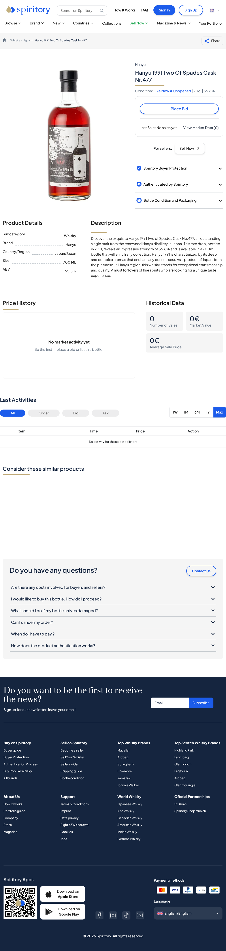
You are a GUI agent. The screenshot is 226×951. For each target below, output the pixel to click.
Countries (81, 23)
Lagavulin (181, 771)
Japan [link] (27, 40)
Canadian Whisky (129, 818)
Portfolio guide (14, 811)
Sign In (164, 10)
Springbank (125, 764)
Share (215, 40)
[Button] (99, 915)
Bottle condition (72, 778)
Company (11, 818)
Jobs (63, 839)
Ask (105, 413)
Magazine (10, 832)
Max (219, 412)
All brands (10, 778)
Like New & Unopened (172, 91)
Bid (76, 413)
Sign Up (191, 10)
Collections (111, 23)
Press (8, 825)
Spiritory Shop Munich (190, 811)
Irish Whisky (125, 811)
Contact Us (201, 571)
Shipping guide (71, 771)
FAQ (144, 10)
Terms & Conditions (74, 804)
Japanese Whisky (129, 804)
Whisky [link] (15, 40)
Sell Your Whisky (72, 757)
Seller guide (69, 764)
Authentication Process (21, 764)
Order (44, 413)
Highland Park (184, 750)
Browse (10, 23)
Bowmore (124, 771)
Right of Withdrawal (74, 825)
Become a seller (72, 750)
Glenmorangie (185, 785)
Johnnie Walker (128, 785)
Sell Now (137, 23)
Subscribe (201, 702)
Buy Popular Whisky (18, 771)
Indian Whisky (127, 832)
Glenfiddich (182, 764)
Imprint (65, 811)
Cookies (66, 832)
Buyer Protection (16, 757)
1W (175, 412)
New (56, 23)
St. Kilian (180, 804)
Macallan (123, 750)
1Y (208, 412)
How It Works (124, 10)
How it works (13, 804)
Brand (35, 23)
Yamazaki (124, 778)
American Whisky (129, 825)
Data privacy (69, 818)
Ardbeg (122, 757)
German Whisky (129, 839)
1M (186, 412)
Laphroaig (181, 757)
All (13, 413)
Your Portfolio (210, 23)
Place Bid (179, 108)
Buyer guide (12, 750)
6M (197, 412)
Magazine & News (171, 23)
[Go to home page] (29, 10)
